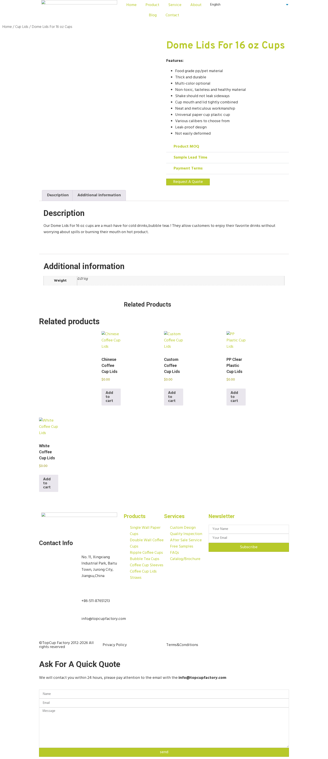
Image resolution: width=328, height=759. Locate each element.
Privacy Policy (115, 645)
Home (131, 5)
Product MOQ (186, 146)
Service (174, 5)
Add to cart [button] (109, 397)
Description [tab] (58, 195)
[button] (227, 146)
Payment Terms (188, 168)
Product (152, 5)
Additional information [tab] (99, 195)
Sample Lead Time (190, 157)
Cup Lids (21, 27)
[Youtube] (259, 646)
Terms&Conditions (182, 645)
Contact (172, 15)
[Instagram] (247, 646)
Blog (153, 15)
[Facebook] (235, 646)
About (195, 5)
